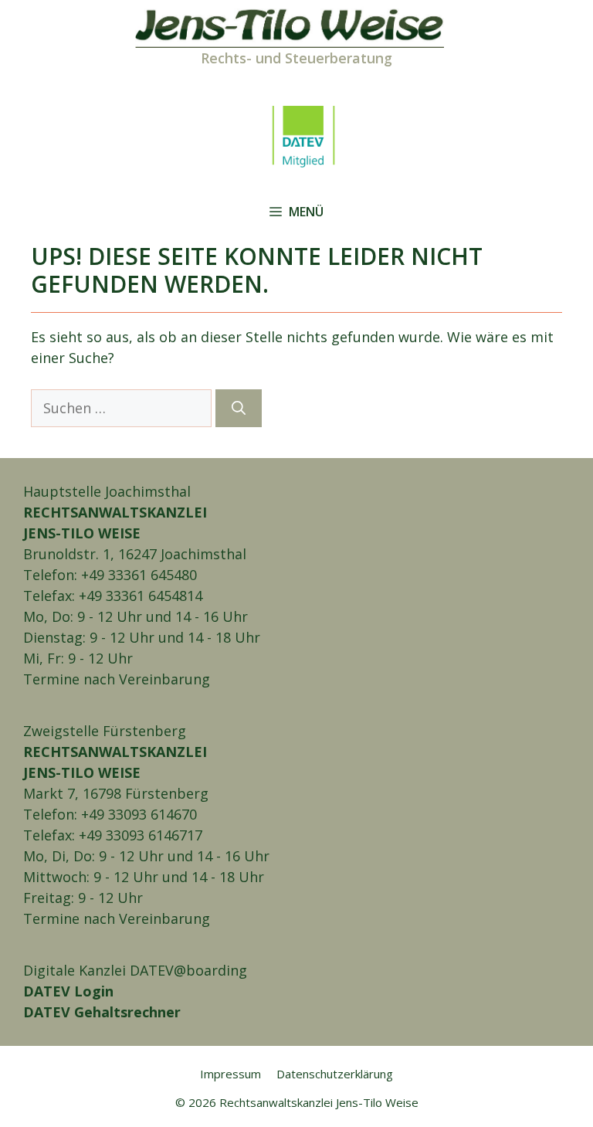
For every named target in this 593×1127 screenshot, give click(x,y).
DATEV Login (68, 991)
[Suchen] (238, 408)
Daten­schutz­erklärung (334, 1073)
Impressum (230, 1073)
